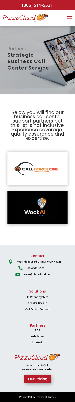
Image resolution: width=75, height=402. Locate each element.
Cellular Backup (37, 303)
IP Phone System (37, 297)
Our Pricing (37, 378)
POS (37, 330)
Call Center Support (37, 309)
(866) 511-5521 (37, 5)
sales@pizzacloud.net (37, 274)
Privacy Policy (27, 397)
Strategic (37, 342)
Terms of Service (46, 397)
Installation (37, 336)
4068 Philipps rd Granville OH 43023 (39, 261)
